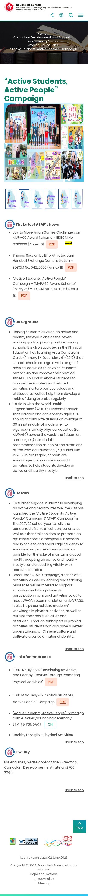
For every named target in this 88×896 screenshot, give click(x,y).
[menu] (80, 15)
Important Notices (44, 874)
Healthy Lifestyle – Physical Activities (43, 734)
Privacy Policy (44, 879)
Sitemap (44, 883)
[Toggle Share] (51, 15)
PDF (71, 267)
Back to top (74, 477)
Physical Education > (43, 45)
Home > (43, 33)
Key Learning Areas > (43, 41)
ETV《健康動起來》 (28, 724)
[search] (71, 15)
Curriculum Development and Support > (42, 37)
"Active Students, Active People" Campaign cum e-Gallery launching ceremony (48, 716)
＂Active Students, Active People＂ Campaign (43, 49)
